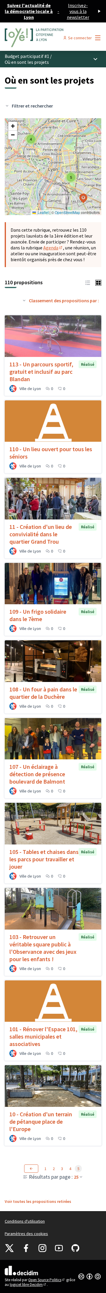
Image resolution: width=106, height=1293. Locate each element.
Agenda (53, 248)
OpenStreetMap (67, 212)
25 (76, 1177)
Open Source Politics (46, 1279)
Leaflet (43, 212)
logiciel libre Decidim (28, 1284)
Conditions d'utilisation (25, 1221)
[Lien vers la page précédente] (31, 1168)
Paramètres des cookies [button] (26, 1233)
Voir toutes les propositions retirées (38, 1201)
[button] (31, 139)
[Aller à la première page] (40, 37)
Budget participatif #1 (27, 56)
